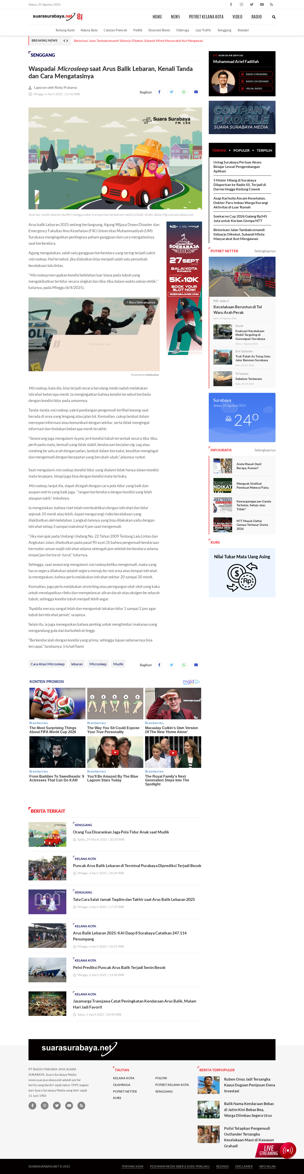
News (175, 17)
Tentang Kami (65, 30)
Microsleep (98, 664)
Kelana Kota (89, 30)
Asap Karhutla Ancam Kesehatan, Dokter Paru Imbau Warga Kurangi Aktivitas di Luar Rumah (240, 202)
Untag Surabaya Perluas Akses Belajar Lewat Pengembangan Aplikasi (237, 166)
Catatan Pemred (115, 30)
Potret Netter (125, 1091)
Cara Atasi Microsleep (48, 664)
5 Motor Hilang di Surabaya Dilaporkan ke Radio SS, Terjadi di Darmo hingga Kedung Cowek (239, 184)
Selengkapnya (265, 251)
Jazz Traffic (203, 30)
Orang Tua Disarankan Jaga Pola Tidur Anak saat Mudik (121, 831)
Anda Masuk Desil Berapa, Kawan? (249, 466)
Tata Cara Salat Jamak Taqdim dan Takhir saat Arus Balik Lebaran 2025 (134, 899)
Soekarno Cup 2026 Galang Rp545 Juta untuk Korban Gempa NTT (240, 218)
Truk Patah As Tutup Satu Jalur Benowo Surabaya (252, 358)
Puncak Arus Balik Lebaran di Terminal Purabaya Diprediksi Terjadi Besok (137, 865)
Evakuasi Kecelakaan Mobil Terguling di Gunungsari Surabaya (250, 335)
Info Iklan (267, 1166)
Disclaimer (244, 1166)
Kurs (117, 1098)
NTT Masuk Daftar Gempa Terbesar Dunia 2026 (252, 525)
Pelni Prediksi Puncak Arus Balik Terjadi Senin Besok (119, 967)
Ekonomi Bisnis (159, 30)
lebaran (77, 664)
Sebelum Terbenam (248, 379)
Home (157, 17)
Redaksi (243, 30)
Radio (256, 17)
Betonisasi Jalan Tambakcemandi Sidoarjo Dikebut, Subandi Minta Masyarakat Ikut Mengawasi (138, 40)
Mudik (118, 664)
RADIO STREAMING (257, 74)
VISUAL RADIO (254, 88)
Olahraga (182, 30)
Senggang (224, 30)
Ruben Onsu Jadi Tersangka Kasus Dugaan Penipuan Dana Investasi (249, 1085)
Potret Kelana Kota (206, 17)
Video (238, 17)
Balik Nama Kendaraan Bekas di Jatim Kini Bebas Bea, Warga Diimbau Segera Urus (249, 1109)
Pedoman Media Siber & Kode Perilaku (180, 1166)
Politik (137, 30)
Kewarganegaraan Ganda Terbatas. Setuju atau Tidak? (254, 505)
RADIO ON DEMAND (257, 81)
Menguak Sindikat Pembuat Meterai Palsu (253, 485)
